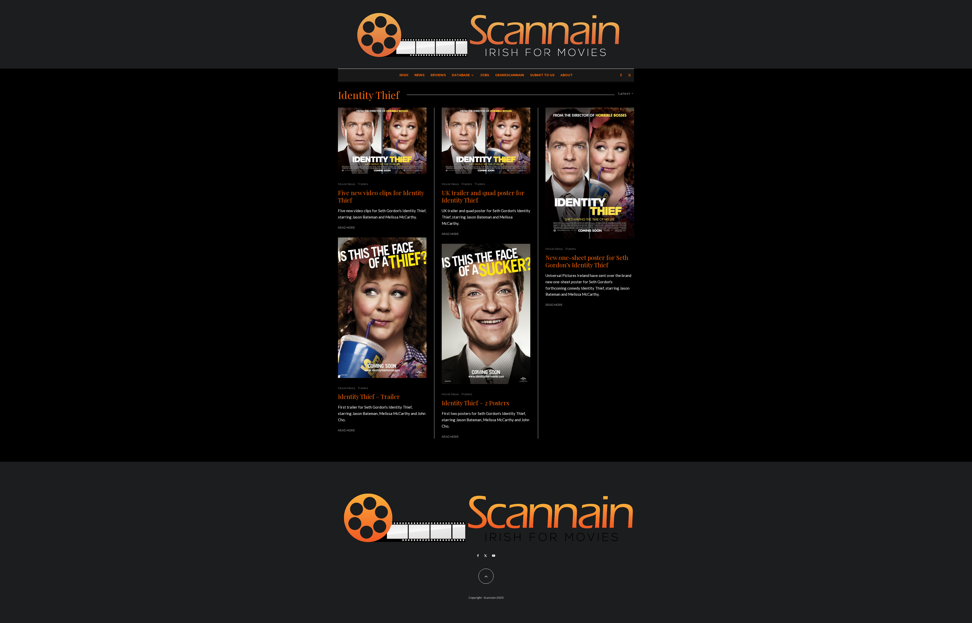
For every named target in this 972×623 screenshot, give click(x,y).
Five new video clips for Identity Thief (381, 196)
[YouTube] (494, 555)
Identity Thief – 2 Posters (475, 403)
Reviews (438, 75)
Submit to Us (542, 75)
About (566, 75)
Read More (346, 227)
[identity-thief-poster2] (382, 307)
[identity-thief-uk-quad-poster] (382, 141)
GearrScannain (509, 75)
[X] (629, 75)
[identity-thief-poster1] (486, 314)
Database (461, 75)
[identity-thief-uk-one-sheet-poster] (589, 173)
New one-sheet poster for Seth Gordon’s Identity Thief (586, 261)
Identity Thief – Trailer (369, 396)
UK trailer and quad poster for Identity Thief (483, 196)
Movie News (346, 184)
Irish (403, 75)
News (419, 75)
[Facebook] (621, 75)
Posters (466, 184)
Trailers (363, 184)
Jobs (484, 75)
